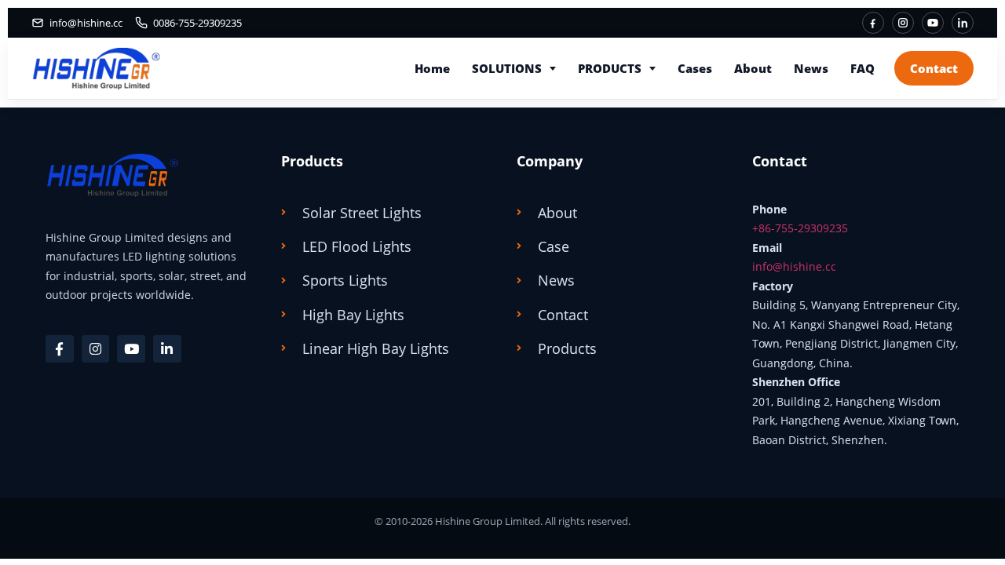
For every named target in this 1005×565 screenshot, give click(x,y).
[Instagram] (903, 23)
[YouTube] (933, 23)
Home (432, 68)
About (753, 68)
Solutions (507, 68)
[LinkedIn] (963, 23)
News (811, 68)
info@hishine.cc (794, 266)
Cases (695, 68)
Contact (934, 68)
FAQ (862, 68)
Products (609, 68)
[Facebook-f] (60, 349)
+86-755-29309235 (800, 228)
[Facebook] (873, 23)
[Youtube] (131, 349)
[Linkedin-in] (167, 349)
